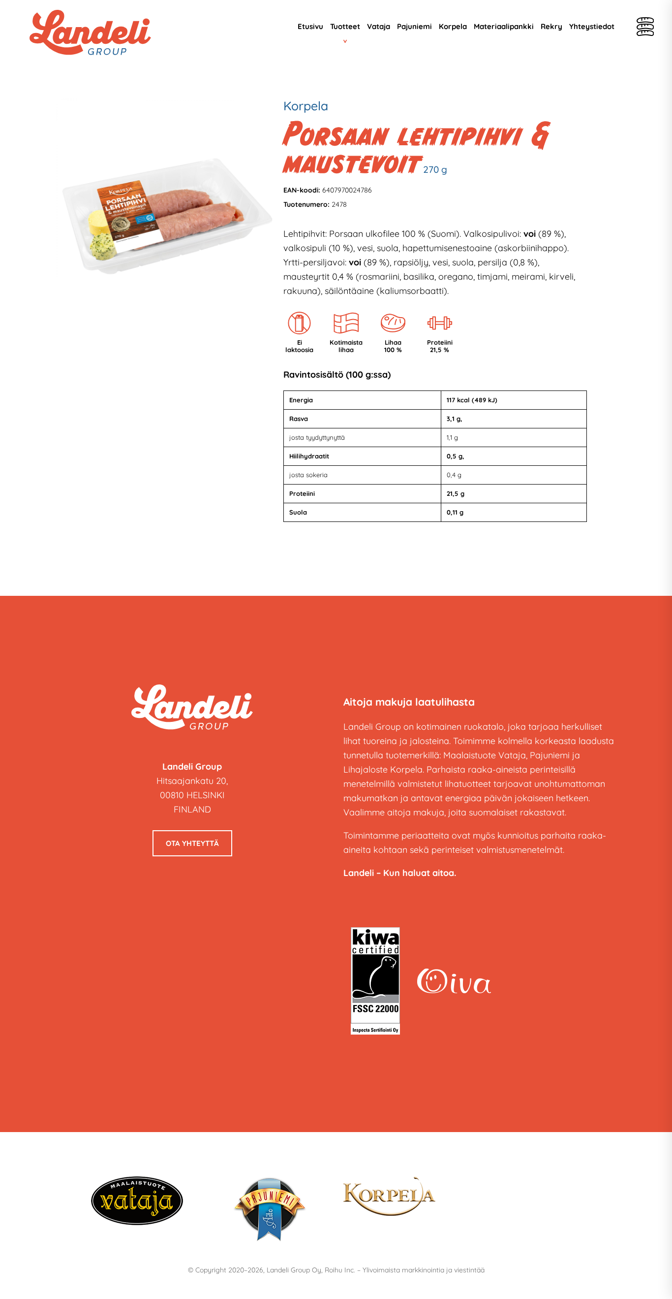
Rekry (551, 26)
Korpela (453, 26)
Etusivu (310, 26)
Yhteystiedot (591, 26)
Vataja (378, 26)
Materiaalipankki (504, 26)
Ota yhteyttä (192, 843)
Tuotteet (345, 26)
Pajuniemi (414, 26)
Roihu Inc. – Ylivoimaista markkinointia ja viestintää (405, 1270)
